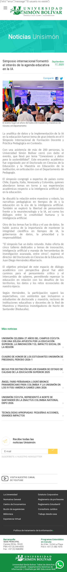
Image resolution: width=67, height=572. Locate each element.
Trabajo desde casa (47, 514)
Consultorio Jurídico (47, 509)
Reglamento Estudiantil (49, 504)
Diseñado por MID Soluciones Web (40, 569)
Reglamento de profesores (51, 499)
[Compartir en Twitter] (61, 78)
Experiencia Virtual (12, 519)
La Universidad (10, 494)
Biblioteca (8, 514)
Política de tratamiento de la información (32, 530)
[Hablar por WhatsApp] (60, 565)
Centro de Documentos (14, 504)
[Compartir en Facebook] (56, 78)
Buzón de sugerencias (13, 509)
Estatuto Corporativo (48, 494)
